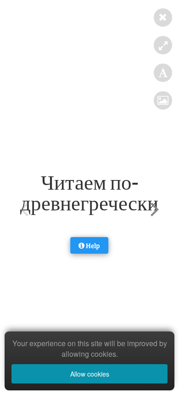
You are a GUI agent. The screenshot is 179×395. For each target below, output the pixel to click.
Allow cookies (89, 373)
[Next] (153, 209)
